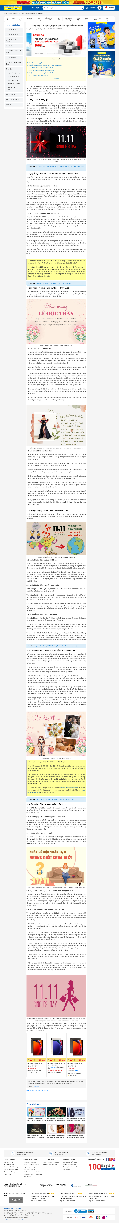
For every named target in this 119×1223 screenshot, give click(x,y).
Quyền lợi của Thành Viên (51, 1162)
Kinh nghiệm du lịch (13, 88)
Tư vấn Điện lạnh (12, 34)
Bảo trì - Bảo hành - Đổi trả (31, 1164)
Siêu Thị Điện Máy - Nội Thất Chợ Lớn (37, 1090)
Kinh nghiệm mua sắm (17, 13)
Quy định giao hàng (29, 1167)
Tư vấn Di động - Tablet (11, 40)
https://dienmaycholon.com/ (69, 787)
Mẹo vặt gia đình (13, 76)
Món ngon (9, 104)
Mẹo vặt (27, 13)
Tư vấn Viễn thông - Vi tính (13, 51)
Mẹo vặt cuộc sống (14, 73)
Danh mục (35, 8)
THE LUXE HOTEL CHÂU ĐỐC (99, 1193)
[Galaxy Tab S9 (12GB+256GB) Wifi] (36, 1047)
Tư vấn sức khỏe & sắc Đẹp (14, 63)
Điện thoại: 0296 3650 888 (97, 1201)
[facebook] (107, 1159)
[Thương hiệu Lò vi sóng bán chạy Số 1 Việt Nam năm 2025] (56, 44)
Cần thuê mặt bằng (9, 1171)
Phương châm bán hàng (11, 1167)
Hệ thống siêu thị (9, 1164)
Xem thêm (56, 78)
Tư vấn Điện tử (11, 29)
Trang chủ (7, 13)
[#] (80, 1213)
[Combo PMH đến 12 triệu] (101, 64)
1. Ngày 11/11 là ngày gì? (34, 63)
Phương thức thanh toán (70, 1167)
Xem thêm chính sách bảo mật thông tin (14, 1219)
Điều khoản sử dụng (29, 1169)
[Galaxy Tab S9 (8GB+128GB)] (76, 1047)
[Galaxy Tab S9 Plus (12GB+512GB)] (56, 1047)
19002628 (53, 1067)
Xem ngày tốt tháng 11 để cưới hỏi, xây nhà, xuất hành (53, 283)
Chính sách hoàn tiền (30, 1162)
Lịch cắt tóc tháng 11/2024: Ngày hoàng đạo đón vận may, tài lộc (57, 646)
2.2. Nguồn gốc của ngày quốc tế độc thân (41, 70)
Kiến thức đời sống (14, 84)
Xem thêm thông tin (108, 1169)
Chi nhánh (92, 8)
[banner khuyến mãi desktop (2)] (59, 2)
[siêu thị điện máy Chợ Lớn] (13, 8)
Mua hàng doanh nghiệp (11, 1169)
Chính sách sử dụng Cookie (32, 1171)
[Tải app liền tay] (101, 35)
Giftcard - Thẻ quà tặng (50, 1164)
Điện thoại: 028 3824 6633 (38, 1201)
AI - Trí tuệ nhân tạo (12, 99)
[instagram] (113, 1159)
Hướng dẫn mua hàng (69, 1164)
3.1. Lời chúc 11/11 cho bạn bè (38, 75)
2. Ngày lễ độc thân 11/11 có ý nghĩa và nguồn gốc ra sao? (44, 65)
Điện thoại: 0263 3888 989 (67, 1201)
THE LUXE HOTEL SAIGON (40, 1193)
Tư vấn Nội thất (11, 57)
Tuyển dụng (7, 1174)
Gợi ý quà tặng (13, 80)
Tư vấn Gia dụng (11, 46)
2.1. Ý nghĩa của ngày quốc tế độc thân (41, 67)
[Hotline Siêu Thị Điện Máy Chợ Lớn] (56, 1088)
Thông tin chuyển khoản (70, 1162)
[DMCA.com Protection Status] (91, 1212)
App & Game (10, 94)
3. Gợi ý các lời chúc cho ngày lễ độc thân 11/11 (41, 73)
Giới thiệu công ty (9, 1162)
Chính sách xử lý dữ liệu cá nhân (33, 1174)
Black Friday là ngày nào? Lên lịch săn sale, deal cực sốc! (55, 799)
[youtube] (110, 1159)
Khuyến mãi (66, 1169)
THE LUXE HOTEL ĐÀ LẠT (69, 1193)
